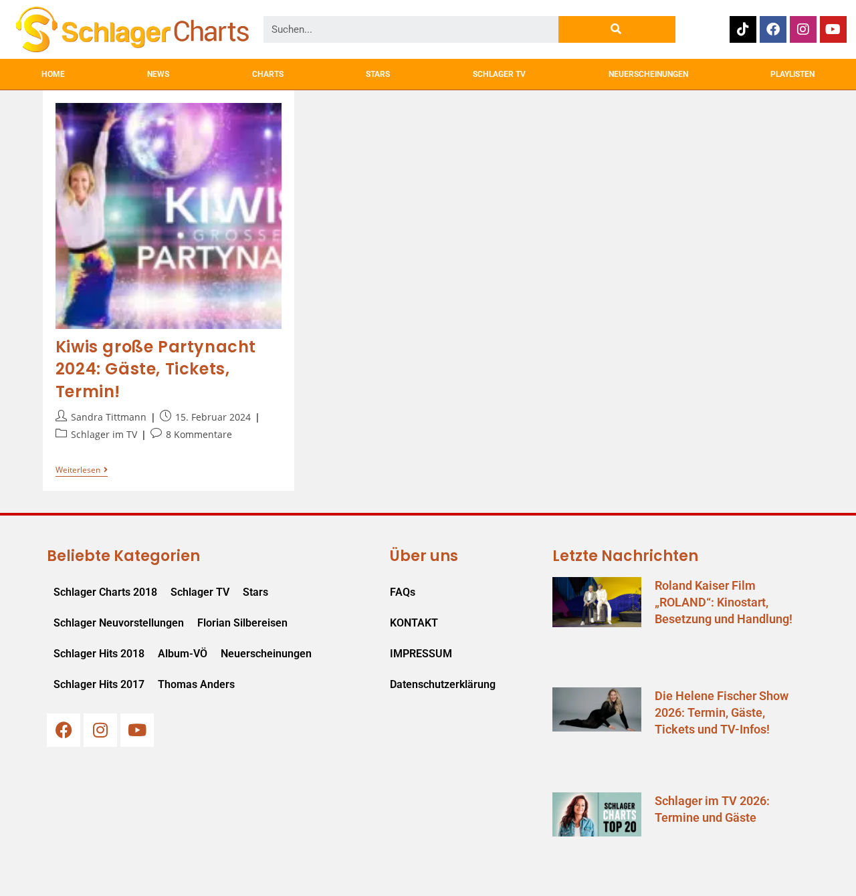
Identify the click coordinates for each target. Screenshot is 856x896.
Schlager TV (200, 592)
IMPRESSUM (421, 653)
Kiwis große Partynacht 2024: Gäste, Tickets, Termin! (156, 369)
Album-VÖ (182, 653)
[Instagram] (803, 29)
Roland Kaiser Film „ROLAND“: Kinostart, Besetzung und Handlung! (723, 602)
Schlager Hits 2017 (99, 684)
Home (53, 74)
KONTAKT (414, 623)
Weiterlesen (82, 470)
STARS (378, 74)
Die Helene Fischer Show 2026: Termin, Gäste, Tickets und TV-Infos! (721, 712)
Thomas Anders (196, 684)
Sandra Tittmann (108, 417)
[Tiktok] (743, 29)
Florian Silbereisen (242, 623)
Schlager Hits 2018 (99, 653)
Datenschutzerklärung (443, 684)
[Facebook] (773, 29)
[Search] (616, 29)
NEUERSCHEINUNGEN (648, 74)
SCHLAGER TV (499, 74)
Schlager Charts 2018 (105, 592)
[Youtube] (833, 29)
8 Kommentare (199, 434)
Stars (255, 592)
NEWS (158, 74)
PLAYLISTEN (792, 74)
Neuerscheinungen (266, 653)
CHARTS (268, 74)
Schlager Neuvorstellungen (119, 623)
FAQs (402, 592)
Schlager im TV (104, 434)
